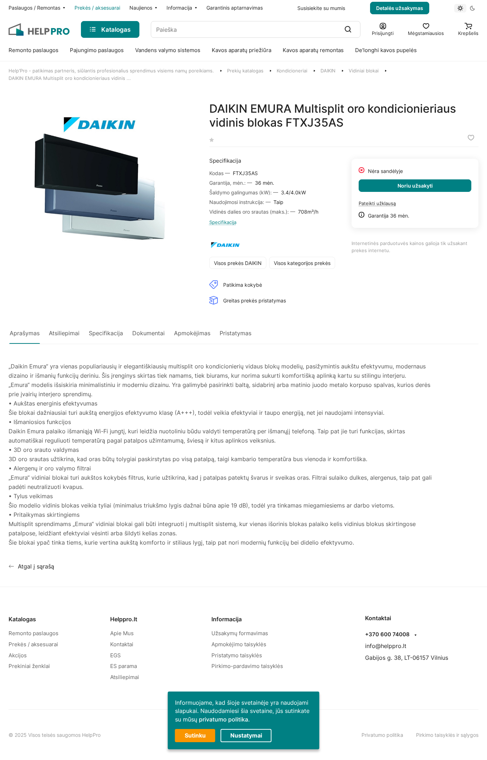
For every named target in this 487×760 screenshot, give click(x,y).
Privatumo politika (382, 735)
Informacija (226, 619)
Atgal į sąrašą (36, 566)
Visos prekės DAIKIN (238, 263)
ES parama (123, 666)
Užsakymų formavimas (239, 633)
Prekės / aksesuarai (33, 644)
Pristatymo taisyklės (236, 655)
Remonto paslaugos (33, 633)
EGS (115, 655)
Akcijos (18, 655)
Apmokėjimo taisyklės (238, 644)
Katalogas (22, 619)
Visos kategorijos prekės (302, 263)
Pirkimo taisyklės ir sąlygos (447, 735)
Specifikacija (222, 222)
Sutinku (195, 735)
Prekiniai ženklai (29, 666)
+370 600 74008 (387, 634)
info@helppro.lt (385, 645)
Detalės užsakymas (399, 8)
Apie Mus (122, 633)
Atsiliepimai (124, 677)
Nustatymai (246, 735)
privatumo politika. (224, 719)
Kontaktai (121, 644)
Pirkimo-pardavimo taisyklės (247, 666)
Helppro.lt (123, 619)
